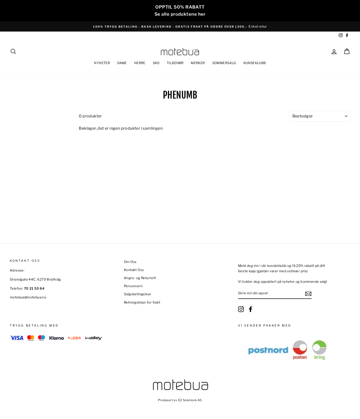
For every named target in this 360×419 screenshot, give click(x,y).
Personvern (133, 286)
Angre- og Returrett (140, 278)
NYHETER (102, 63)
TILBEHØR (175, 63)
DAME (122, 63)
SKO (156, 63)
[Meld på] (308, 293)
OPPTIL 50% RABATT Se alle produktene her (180, 10)
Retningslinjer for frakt (142, 302)
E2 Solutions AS (190, 400)
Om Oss (130, 262)
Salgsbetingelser (137, 294)
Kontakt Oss (134, 270)
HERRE (139, 63)
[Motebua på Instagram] (241, 309)
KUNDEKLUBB (254, 63)
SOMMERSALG (224, 63)
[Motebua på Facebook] (250, 309)
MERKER (198, 63)
